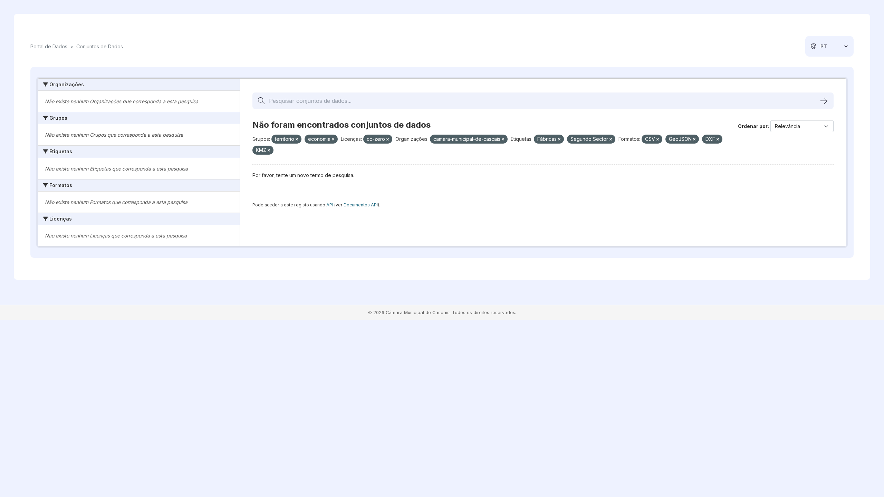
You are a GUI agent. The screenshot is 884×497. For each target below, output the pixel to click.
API (329, 204)
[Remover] (297, 139)
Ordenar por (753, 126)
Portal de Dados (48, 46)
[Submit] (824, 100)
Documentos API (361, 204)
